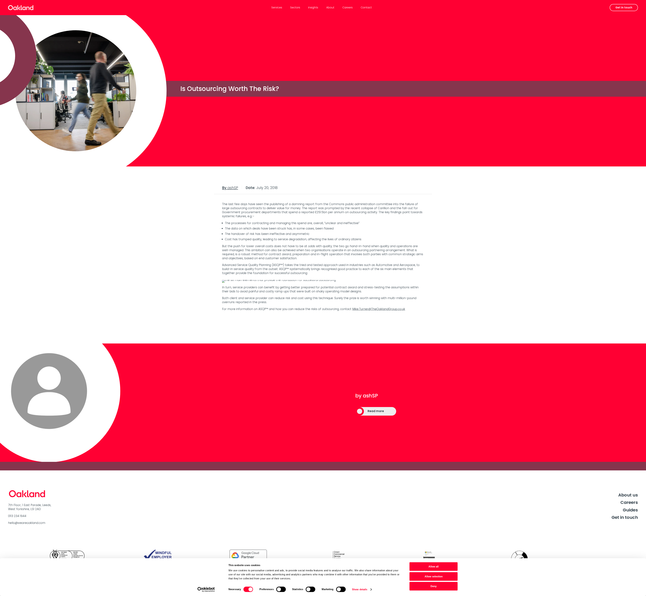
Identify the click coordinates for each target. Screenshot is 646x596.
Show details (359, 589)
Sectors (295, 7)
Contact (366, 7)
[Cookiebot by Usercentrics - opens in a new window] (206, 589)
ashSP (230, 187)
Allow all (433, 566)
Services (276, 7)
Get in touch (625, 517)
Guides (630, 510)
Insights (313, 7)
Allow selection (434, 576)
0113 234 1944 (17, 516)
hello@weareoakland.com (26, 523)
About (330, 7)
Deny (433, 586)
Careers (347, 7)
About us (628, 495)
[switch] (281, 589)
